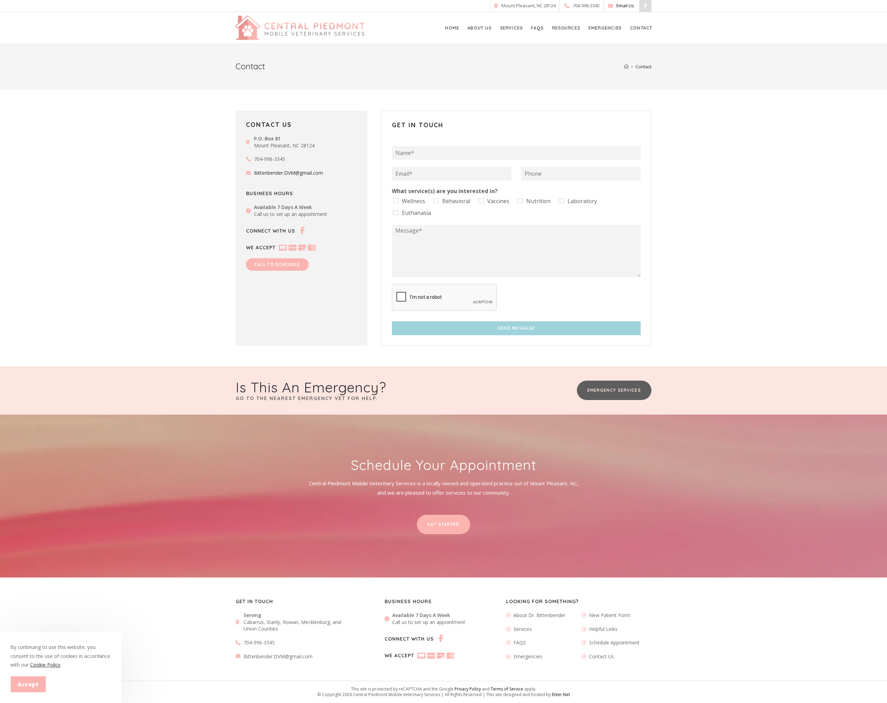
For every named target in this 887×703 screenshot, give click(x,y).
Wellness (413, 201)
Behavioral (456, 201)
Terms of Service (507, 689)
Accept (28, 684)
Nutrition (538, 201)
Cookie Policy (45, 664)
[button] (277, 264)
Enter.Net (561, 694)
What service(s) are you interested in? (445, 191)
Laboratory (582, 201)
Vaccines (498, 201)
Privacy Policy (468, 689)
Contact (643, 66)
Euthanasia (416, 213)
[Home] (626, 66)
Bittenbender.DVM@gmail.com (288, 173)
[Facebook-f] (645, 6)
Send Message (516, 328)
